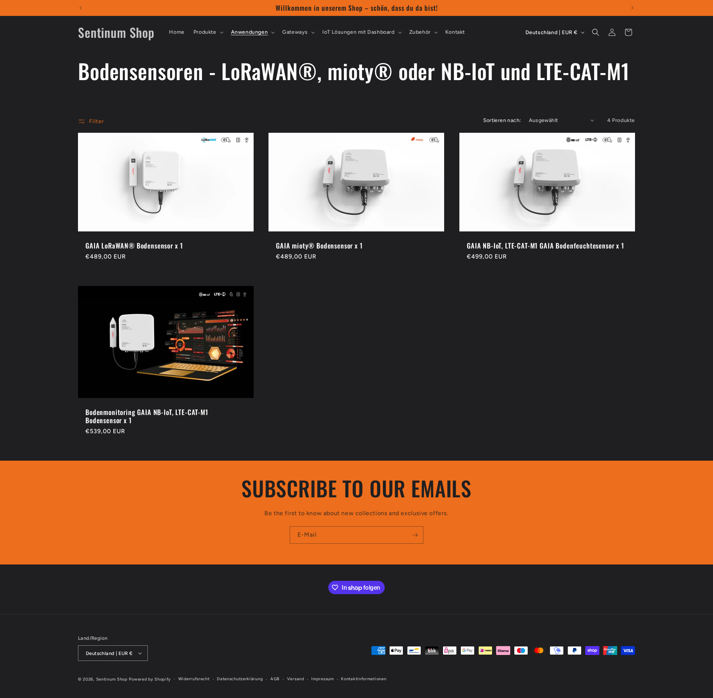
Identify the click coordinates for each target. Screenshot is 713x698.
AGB (275, 678)
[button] (208, 32)
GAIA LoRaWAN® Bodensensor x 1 (134, 245)
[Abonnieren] (415, 535)
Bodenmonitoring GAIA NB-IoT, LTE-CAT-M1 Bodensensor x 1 (146, 416)
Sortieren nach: (502, 120)
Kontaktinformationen (363, 678)
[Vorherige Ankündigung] (80, 8)
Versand (295, 678)
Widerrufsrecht (194, 678)
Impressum (322, 678)
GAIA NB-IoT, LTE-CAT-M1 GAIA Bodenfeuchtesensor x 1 (545, 245)
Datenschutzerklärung (240, 678)
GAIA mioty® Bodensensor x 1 (319, 245)
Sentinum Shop (112, 679)
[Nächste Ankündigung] (632, 8)
